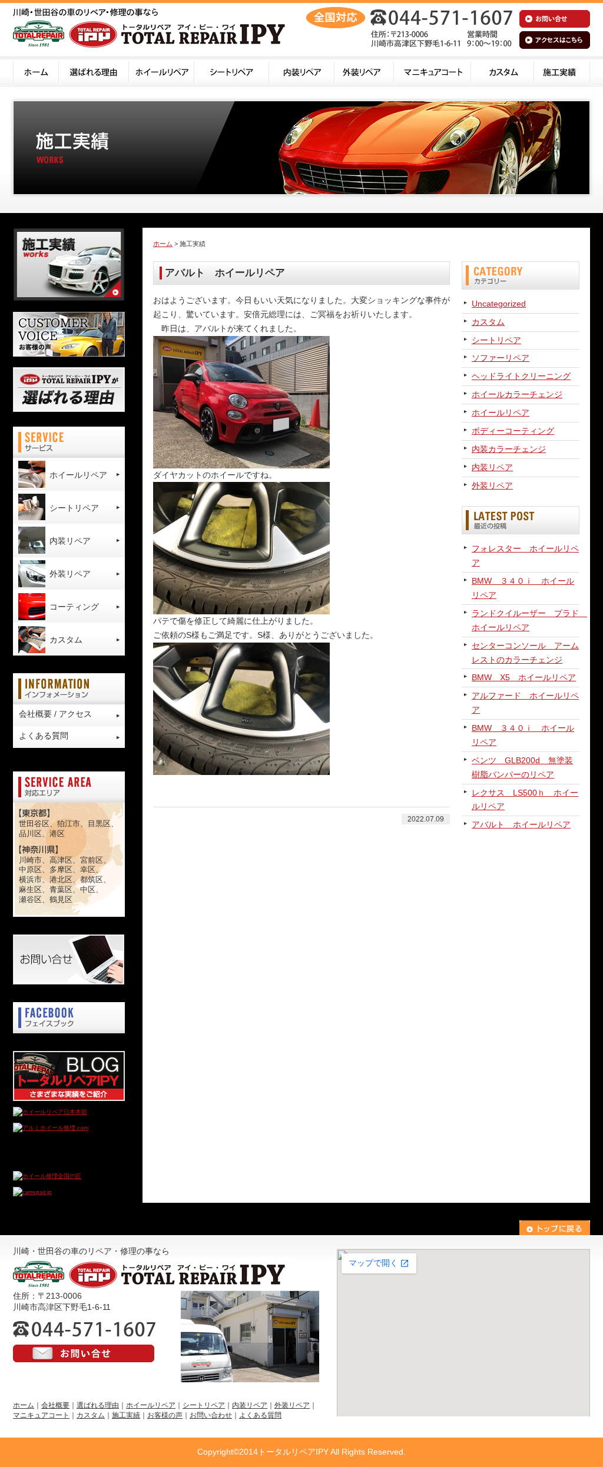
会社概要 (55, 1405)
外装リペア (364, 71)
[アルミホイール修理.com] (50, 1128)
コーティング (74, 606)
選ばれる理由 (94, 71)
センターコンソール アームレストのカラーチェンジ (525, 652)
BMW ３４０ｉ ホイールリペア (523, 588)
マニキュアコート (432, 71)
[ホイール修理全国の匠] (47, 1176)
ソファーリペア (500, 357)
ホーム (36, 71)
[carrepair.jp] (32, 1192)
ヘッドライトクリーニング (521, 376)
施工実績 (562, 71)
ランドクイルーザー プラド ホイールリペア (525, 620)
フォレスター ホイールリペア (525, 555)
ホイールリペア (161, 71)
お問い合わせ (211, 1415)
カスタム (502, 71)
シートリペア (231, 71)
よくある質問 (43, 735)
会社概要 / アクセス (55, 713)
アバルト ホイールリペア (521, 824)
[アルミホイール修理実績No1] (54, 1160)
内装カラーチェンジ (509, 449)
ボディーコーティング (513, 430)
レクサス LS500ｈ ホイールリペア (525, 799)
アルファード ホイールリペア (525, 702)
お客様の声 (165, 1415)
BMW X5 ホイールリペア (524, 677)
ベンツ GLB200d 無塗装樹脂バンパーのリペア (522, 767)
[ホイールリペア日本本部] (50, 1112)
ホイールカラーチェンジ (517, 394)
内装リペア (301, 71)
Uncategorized (499, 303)
